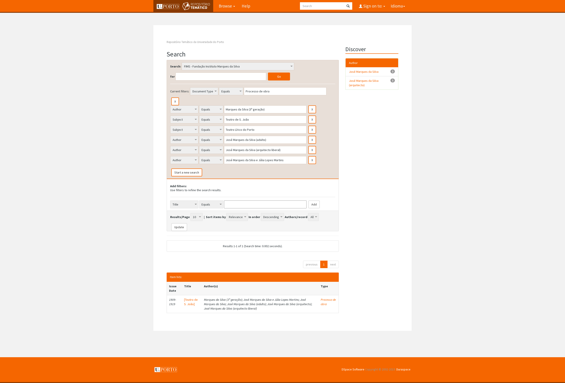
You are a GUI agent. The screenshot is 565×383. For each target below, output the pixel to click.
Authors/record (296, 217)
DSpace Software (353, 369)
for (172, 76)
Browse (226, 6)
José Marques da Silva (364, 72)
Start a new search (186, 172)
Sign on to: (372, 6)
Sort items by (216, 217)
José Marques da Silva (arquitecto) (364, 83)
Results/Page (180, 217)
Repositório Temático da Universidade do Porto (195, 42)
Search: (175, 66)
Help (246, 6)
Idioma (397, 6)
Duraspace (403, 369)
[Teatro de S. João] (191, 302)
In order (254, 217)
